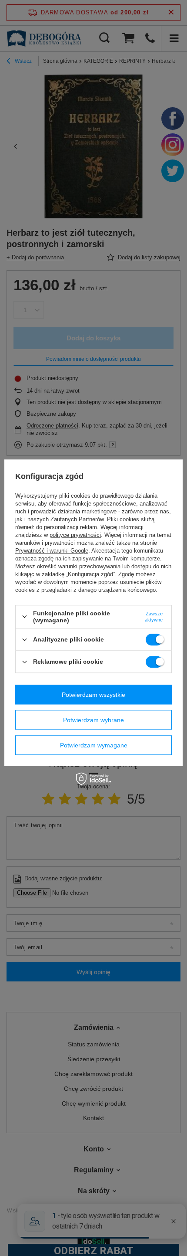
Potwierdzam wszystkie (93, 694)
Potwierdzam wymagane (93, 745)
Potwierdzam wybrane (93, 719)
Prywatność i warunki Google (51, 550)
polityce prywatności (75, 535)
